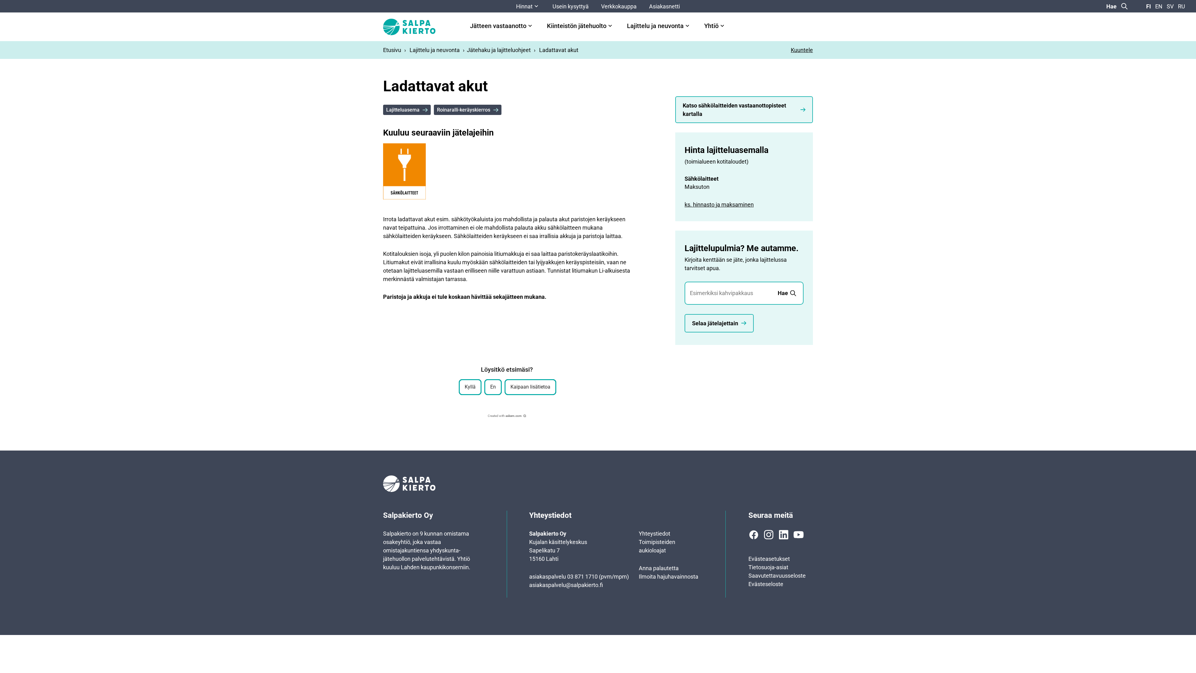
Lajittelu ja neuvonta (655, 26)
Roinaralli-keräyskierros (463, 110)
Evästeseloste (765, 584)
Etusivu (392, 50)
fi (1148, 6)
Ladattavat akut (558, 50)
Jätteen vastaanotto (498, 26)
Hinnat (524, 6)
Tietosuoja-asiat (768, 567)
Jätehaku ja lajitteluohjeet (499, 50)
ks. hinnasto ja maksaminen (719, 204)
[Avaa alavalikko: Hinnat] (536, 6)
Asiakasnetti (664, 6)
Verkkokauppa (619, 6)
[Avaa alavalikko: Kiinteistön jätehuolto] (610, 26)
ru (1181, 6)
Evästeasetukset (769, 559)
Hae (1111, 6)
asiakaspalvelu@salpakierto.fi (566, 585)
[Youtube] (798, 534)
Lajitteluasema (403, 110)
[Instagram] (768, 534)
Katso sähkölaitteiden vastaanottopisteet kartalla (734, 109)
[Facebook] (753, 534)
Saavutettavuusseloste (777, 575)
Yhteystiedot (654, 533)
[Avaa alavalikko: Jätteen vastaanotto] (530, 26)
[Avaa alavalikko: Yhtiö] (722, 26)
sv (1170, 6)
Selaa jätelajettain (715, 323)
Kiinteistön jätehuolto (576, 26)
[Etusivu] (409, 27)
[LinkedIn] (783, 534)
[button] (470, 387)
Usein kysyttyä (571, 6)
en (1158, 6)
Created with (505, 416)
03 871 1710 (582, 576)
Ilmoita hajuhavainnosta (668, 576)
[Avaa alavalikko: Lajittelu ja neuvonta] (687, 26)
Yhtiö (711, 26)
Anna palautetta (659, 568)
